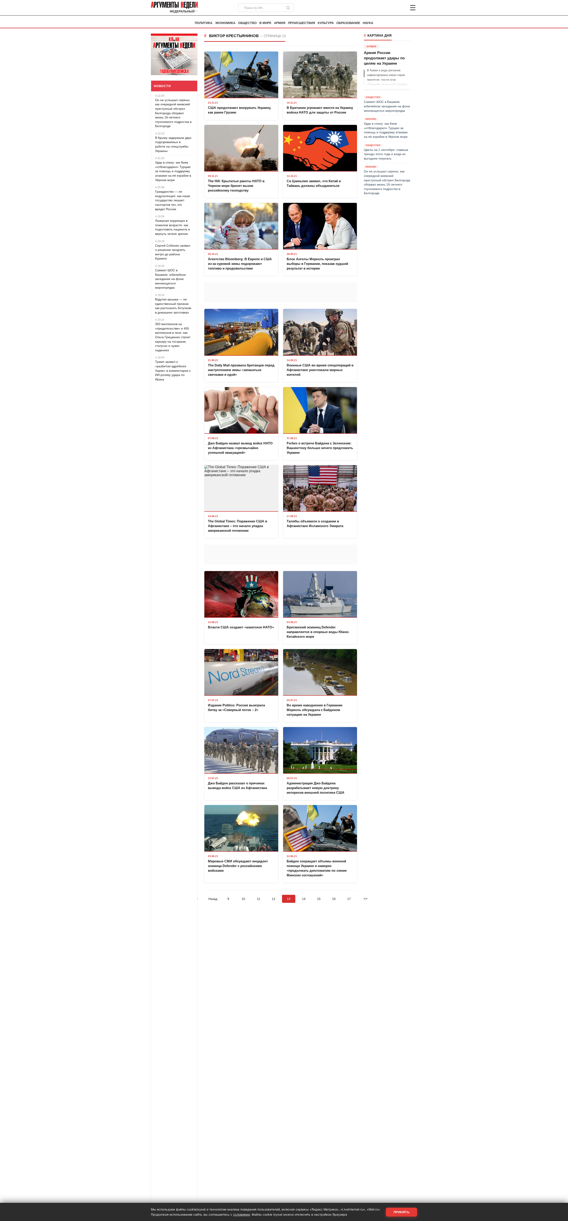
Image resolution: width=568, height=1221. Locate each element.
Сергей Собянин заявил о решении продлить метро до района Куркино (172, 252)
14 (304, 899)
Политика (203, 23)
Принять (402, 1212)
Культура (326, 23)
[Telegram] (389, 7)
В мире (265, 23)
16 (334, 899)
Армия (279, 23)
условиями (241, 1214)
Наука (368, 23)
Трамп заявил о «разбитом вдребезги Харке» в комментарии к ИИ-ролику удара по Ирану (173, 370)
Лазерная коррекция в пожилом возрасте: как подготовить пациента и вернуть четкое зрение (172, 227)
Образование (348, 23)
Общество (247, 23)
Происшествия (301, 23)
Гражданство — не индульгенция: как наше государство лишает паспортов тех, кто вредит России (172, 200)
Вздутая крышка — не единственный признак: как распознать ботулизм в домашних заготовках (173, 306)
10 (243, 899)
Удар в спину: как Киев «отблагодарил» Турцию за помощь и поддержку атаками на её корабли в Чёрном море (173, 171)
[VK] (400, 7)
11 (258, 899)
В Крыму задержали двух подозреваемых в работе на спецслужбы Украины (173, 144)
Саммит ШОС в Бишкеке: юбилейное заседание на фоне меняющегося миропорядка (170, 278)
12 (273, 899)
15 (319, 899)
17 (349, 899)
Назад (212, 899)
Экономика (225, 23)
